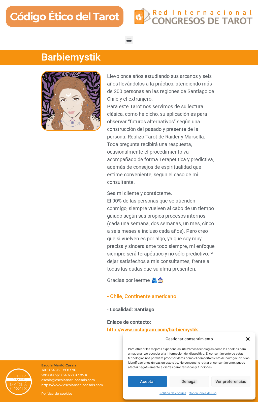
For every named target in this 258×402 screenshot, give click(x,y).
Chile (116, 296)
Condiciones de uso (202, 393)
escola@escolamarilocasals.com (68, 380)
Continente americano (150, 296)
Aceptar (147, 381)
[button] (247, 338)
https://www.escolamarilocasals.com (72, 385)
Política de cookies (172, 393)
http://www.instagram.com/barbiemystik (152, 330)
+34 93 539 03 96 (62, 370)
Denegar (189, 381)
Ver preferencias (230, 381)
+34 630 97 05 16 (74, 375)
